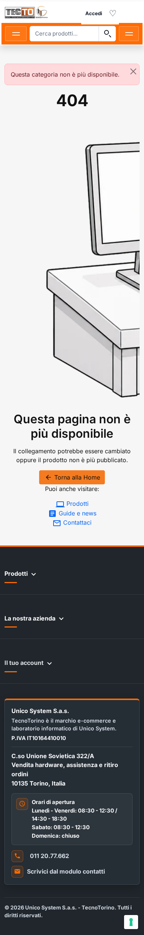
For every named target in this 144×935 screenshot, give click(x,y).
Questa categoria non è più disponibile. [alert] (65, 74)
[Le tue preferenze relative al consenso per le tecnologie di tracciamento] (131, 922)
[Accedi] (93, 13)
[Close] (133, 71)
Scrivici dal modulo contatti (66, 871)
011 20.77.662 (49, 856)
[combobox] (64, 33)
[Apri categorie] (16, 33)
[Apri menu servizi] (129, 33)
